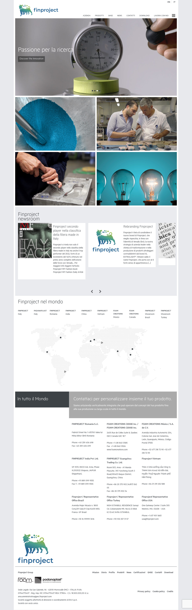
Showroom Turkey (166, 314)
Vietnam (102, 313)
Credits (170, 592)
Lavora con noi (161, 16)
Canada (134, 314)
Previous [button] (92, 291)
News (119, 16)
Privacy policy (144, 592)
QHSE (110, 16)
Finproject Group (25, 573)
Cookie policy (159, 592)
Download (144, 16)
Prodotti (99, 16)
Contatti (131, 16)
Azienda (87, 16)
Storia (104, 573)
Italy (23, 313)
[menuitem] (87, 11)
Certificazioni (139, 573)
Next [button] (100, 291)
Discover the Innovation (31, 59)
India (71, 313)
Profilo (112, 573)
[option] (52, 251)
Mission (95, 573)
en (169, 2)
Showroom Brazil (150, 314)
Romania (55, 313)
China (87, 313)
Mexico (118, 314)
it (174, 2)
